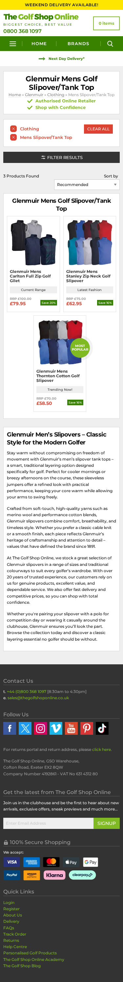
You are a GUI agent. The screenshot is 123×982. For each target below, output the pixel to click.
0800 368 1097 (22, 31)
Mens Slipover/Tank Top (46, 137)
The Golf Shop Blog (22, 965)
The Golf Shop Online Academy (33, 959)
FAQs (8, 927)
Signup (106, 823)
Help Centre (15, 946)
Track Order (14, 934)
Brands (78, 43)
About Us (12, 915)
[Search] (110, 43)
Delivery (11, 921)
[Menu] (12, 43)
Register (11, 908)
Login (8, 902)
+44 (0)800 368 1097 (26, 691)
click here (101, 749)
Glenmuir (34, 94)
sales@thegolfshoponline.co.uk (38, 697)
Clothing (55, 94)
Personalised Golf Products (30, 952)
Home (39, 43)
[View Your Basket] (106, 23)
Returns (11, 940)
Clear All (98, 128)
